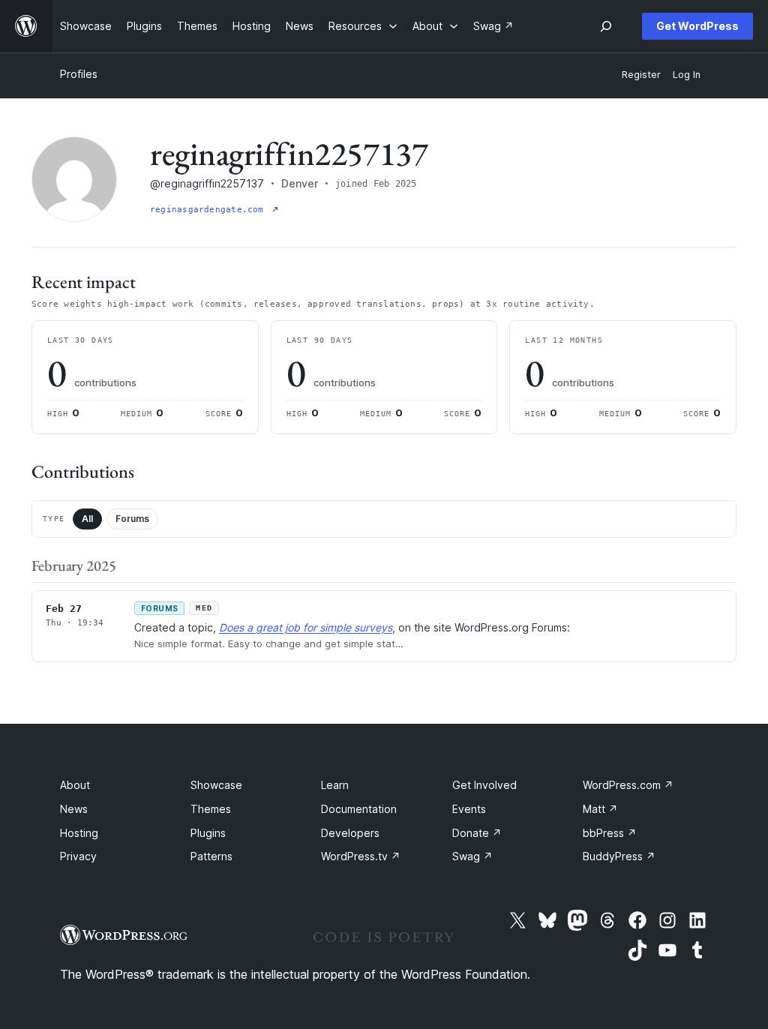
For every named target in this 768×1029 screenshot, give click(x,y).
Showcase (216, 784)
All (87, 518)
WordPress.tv (360, 856)
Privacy (78, 856)
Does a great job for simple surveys (305, 627)
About (75, 784)
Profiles (79, 74)
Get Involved (484, 784)
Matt (600, 808)
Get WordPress (697, 26)
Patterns (211, 856)
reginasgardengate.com (209, 209)
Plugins (208, 832)
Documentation (359, 808)
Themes (210, 808)
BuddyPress (619, 856)
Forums (132, 518)
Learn (335, 784)
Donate (477, 832)
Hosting (79, 832)
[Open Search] (606, 26)
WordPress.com (628, 784)
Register (641, 74)
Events (469, 808)
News (74, 808)
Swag (472, 856)
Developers (350, 832)
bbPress (610, 832)
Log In (686, 74)
